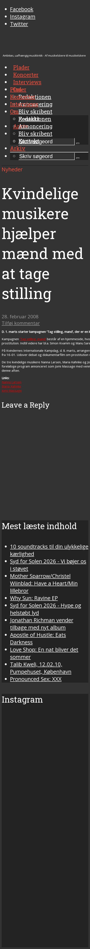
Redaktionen (34, 118)
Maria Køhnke (11, 386)
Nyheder (12, 169)
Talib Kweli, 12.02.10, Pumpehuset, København (40, 668)
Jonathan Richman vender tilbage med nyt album (41, 623)
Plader (18, 89)
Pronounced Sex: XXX (36, 679)
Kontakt (28, 140)
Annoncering (35, 126)
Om (14, 111)
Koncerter (22, 96)
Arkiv (17, 148)
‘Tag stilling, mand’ (33, 339)
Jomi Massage (12, 390)
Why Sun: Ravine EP (34, 598)
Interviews (27, 82)
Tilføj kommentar (21, 323)
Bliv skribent (35, 111)
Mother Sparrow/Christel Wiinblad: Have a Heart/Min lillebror (44, 583)
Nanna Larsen (11, 382)
